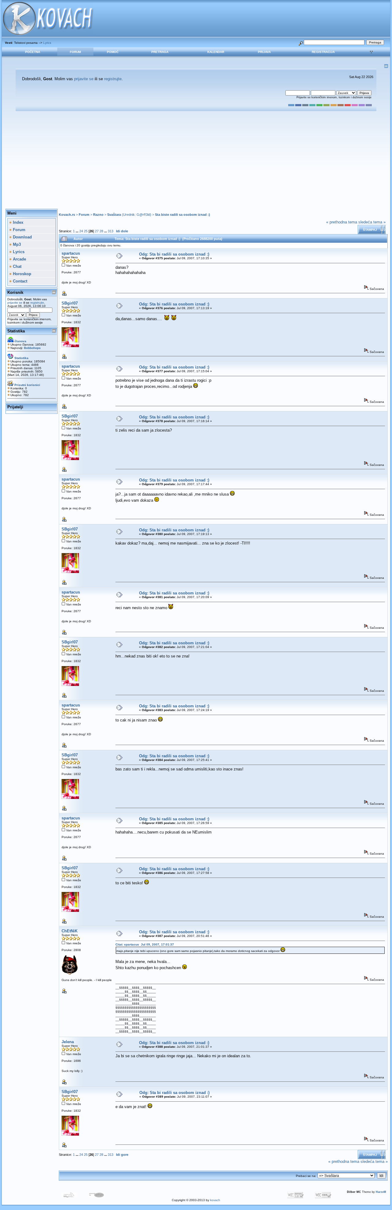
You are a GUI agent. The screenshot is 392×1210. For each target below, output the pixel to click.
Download (22, 237)
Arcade (19, 259)
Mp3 (16, 244)
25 (86, 231)
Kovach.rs (67, 214)
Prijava (264, 52)
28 (101, 231)
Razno (98, 214)
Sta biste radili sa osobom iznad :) (182, 214)
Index (17, 222)
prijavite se (83, 79)
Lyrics (47, 42)
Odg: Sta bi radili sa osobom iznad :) (174, 254)
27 (97, 231)
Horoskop (21, 274)
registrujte (113, 79)
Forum (75, 52)
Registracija (323, 52)
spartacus (71, 253)
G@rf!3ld (143, 214)
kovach (215, 1200)
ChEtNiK (69, 931)
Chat (16, 266)
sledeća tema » (372, 222)
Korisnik (15, 292)
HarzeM (381, 1191)
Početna (32, 52)
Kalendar (215, 52)
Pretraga (159, 52)
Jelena (68, 1042)
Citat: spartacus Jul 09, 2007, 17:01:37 (144, 944)
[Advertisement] (196, 160)
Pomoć (113, 52)
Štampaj (370, 229)
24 (81, 231)
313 (110, 231)
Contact (19, 281)
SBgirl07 (70, 303)
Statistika (16, 331)
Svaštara (114, 214)
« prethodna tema (341, 222)
